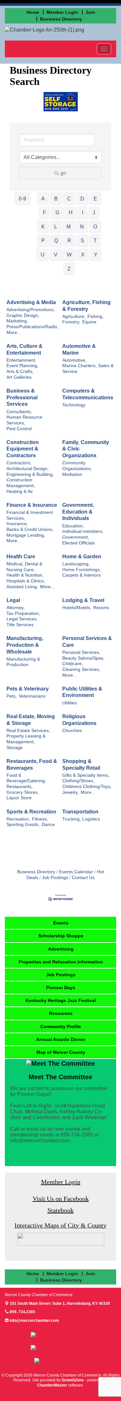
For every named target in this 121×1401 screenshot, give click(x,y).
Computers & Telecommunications (87, 394)
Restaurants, (19, 786)
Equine (89, 322)
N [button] (82, 226)
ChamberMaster (52, 1385)
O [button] (95, 226)
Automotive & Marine (79, 349)
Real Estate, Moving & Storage (30, 720)
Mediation (72, 474)
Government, (75, 537)
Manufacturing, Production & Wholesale (24, 645)
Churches (72, 730)
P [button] (43, 240)
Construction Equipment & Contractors (22, 449)
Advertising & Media (31, 302)
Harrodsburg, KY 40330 (60, 1303)
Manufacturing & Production (23, 662)
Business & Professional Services (21, 397)
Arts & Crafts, (20, 371)
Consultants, (19, 411)
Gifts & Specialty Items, (85, 775)
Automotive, (74, 360)
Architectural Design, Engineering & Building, (30, 471)
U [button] (43, 254)
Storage (14, 747)
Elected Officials (78, 543)
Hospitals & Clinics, (25, 581)
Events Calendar (76, 871)
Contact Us (83, 877)
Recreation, (18, 819)
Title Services (20, 624)
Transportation (80, 811)
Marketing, (17, 321)
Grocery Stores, (22, 792)
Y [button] (95, 254)
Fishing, (95, 316)
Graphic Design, (22, 315)
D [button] (82, 198)
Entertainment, (21, 360)
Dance (48, 824)
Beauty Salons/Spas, (83, 658)
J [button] (94, 212)
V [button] (55, 254)
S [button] (82, 240)
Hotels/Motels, (76, 607)
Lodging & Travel (83, 600)
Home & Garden (81, 556)
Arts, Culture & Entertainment (24, 349)
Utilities (69, 702)
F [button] (44, 212)
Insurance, (17, 523)
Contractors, (19, 462)
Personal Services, (81, 652)
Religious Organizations (79, 720)
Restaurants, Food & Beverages (31, 764)
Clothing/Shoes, (78, 780)
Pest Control (19, 428)
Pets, (11, 696)
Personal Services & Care (87, 642)
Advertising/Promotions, (30, 309)
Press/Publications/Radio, (32, 326)
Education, (73, 526)
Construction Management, (20, 483)
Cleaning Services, (81, 669)
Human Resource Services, (24, 420)
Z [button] (69, 269)
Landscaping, (76, 563)
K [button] (43, 226)
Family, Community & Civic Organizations (85, 449)
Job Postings (55, 877)
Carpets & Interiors (81, 575)
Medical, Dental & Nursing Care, (24, 566)
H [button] (71, 212)
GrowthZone (73, 1380)
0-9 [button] (22, 198)
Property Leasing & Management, (25, 739)
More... (13, 332)
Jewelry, (70, 792)
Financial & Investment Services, (29, 515)
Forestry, (71, 322)
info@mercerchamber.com (34, 1320)
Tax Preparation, (23, 613)
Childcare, (72, 663)
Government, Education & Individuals (78, 511)
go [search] (63, 173)
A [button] (43, 198)
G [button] (57, 212)
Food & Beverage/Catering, (26, 778)
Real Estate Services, (28, 730)
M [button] (68, 226)
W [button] (69, 254)
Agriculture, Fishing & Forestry (86, 306)
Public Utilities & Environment (82, 692)
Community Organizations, (77, 465)
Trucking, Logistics (81, 819)
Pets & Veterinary (27, 688)
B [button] (56, 198)
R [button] (69, 240)
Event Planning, (22, 365)
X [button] (83, 254)
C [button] (69, 198)
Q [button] (56, 240)
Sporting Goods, (23, 824)
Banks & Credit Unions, (30, 529)
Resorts (101, 607)
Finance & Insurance (31, 505)
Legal (13, 600)
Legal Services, (22, 619)
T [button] (95, 240)
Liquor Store (19, 797)
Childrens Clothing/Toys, (87, 786)
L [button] (55, 226)
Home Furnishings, (81, 569)
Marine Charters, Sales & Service (88, 368)
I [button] (82, 212)
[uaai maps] (60, 1238)
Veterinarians (32, 696)
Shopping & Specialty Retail (81, 764)
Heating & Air (19, 491)
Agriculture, (74, 316)
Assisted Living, (22, 586)
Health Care (20, 556)
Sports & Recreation (31, 811)
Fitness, (40, 819)
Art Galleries (19, 377)
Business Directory (36, 871)
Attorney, (15, 607)
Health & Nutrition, (25, 575)
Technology (74, 405)
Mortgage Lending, (25, 535)
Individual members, (83, 531)
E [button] (95, 198)
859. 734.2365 (22, 1312)
